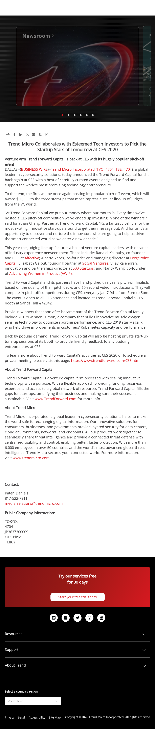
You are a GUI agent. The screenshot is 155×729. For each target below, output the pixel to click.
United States (15, 701)
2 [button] (68, 115)
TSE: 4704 (124, 169)
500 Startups (83, 268)
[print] (8, 134)
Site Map (55, 717)
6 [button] (93, 115)
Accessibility (37, 717)
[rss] (40, 134)
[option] (77, 66)
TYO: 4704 (105, 169)
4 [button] (81, 115)
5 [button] (87, 115)
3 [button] (74, 115)
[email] (34, 134)
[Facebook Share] (14, 134)
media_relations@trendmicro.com (34, 503)
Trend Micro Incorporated (73, 169)
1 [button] (62, 115)
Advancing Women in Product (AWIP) (40, 273)
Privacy (9, 717)
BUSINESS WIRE (34, 169)
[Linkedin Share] (21, 134)
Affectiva (32, 257)
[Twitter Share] (27, 134)
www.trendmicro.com (31, 457)
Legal (21, 717)
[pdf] (47, 134)
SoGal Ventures (95, 263)
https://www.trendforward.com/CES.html (105, 360)
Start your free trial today (77, 597)
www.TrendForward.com (55, 398)
